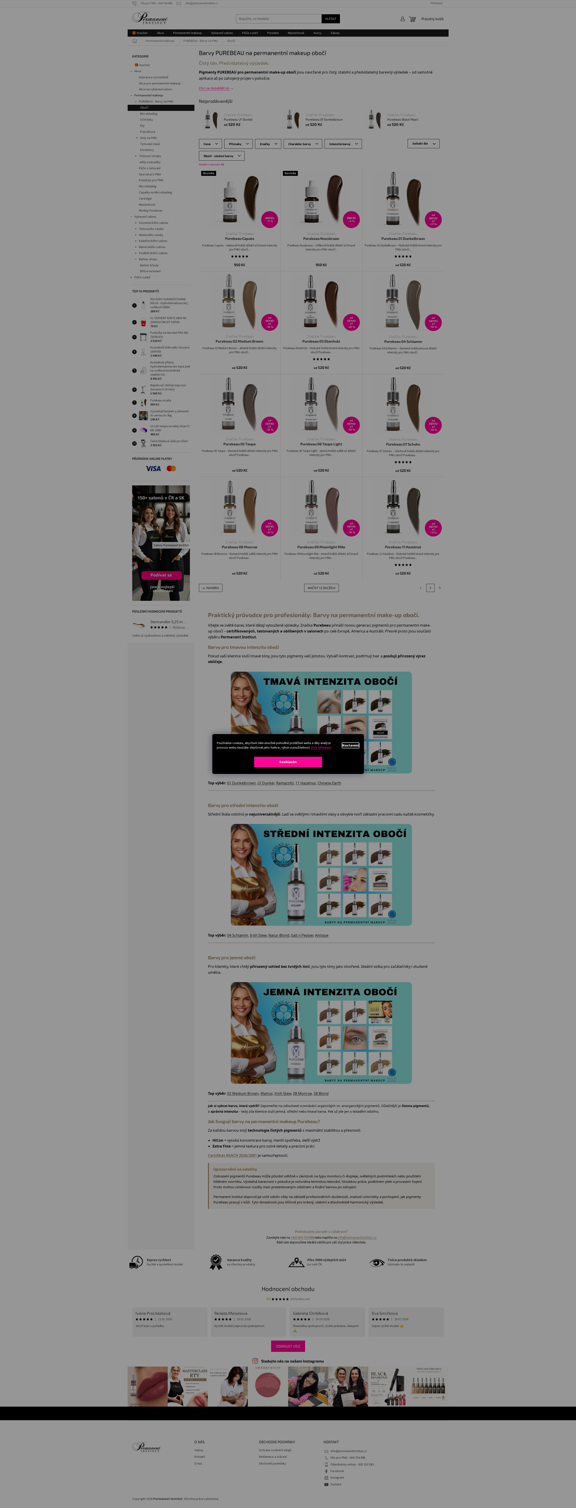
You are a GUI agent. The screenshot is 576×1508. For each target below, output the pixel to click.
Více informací (321, 747)
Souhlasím (288, 761)
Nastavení (350, 745)
